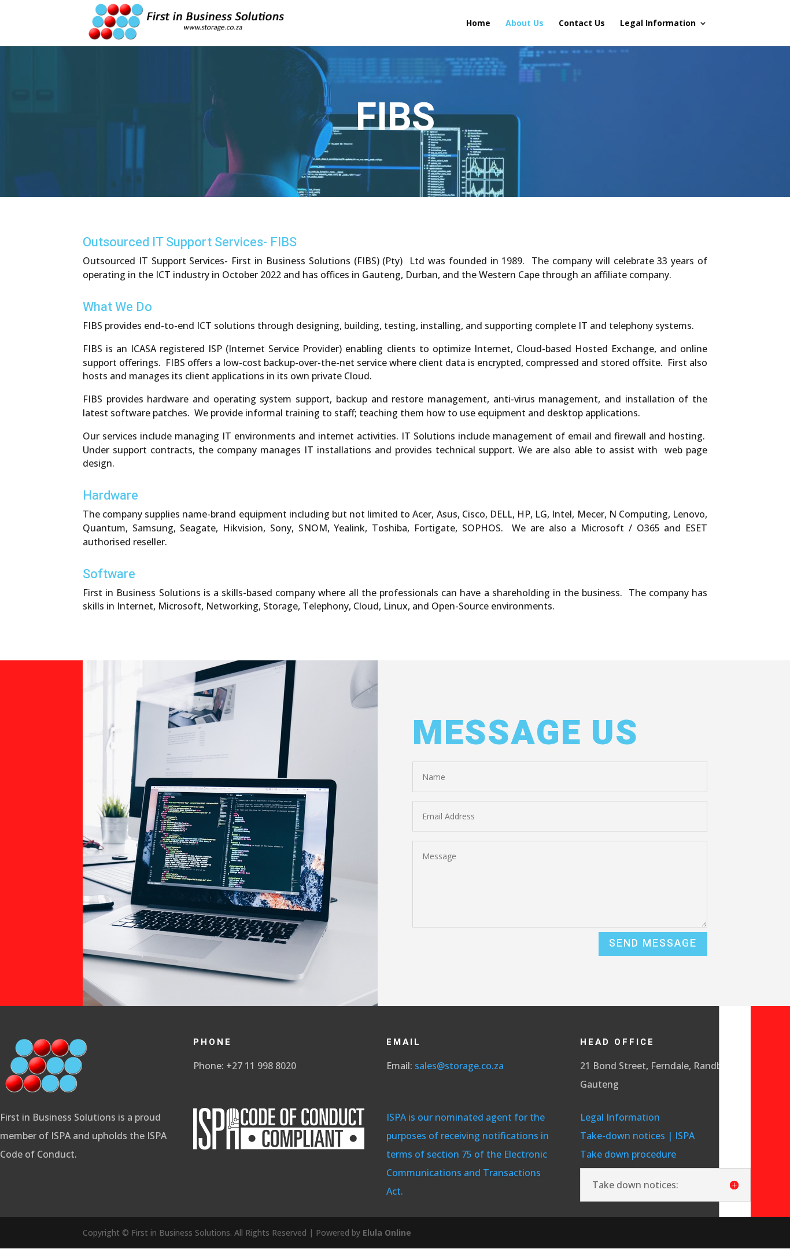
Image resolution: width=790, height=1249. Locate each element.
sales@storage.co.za (459, 1065)
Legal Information (658, 23)
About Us (524, 23)
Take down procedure (630, 1154)
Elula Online (387, 1232)
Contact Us (582, 23)
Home (478, 23)
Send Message (653, 943)
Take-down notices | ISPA (637, 1135)
